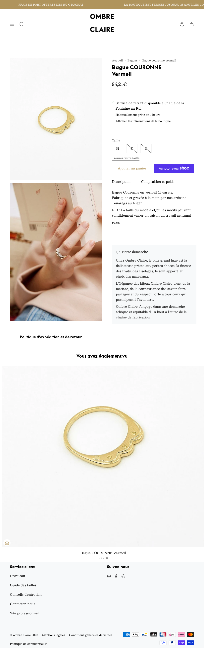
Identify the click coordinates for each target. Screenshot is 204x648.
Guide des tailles (23, 585)
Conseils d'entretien (26, 594)
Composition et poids (157, 181)
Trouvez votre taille (125, 158)
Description (121, 181)
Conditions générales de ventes (90, 634)
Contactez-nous (22, 603)
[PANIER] (191, 24)
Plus (116, 222)
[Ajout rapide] (7, 542)
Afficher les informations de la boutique (143, 121)
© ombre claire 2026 (24, 634)
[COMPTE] (182, 24)
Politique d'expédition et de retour (51, 337)
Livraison (17, 575)
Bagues (132, 60)
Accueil (117, 60)
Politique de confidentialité (28, 643)
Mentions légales (53, 634)
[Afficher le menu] (12, 24)
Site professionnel (24, 613)
